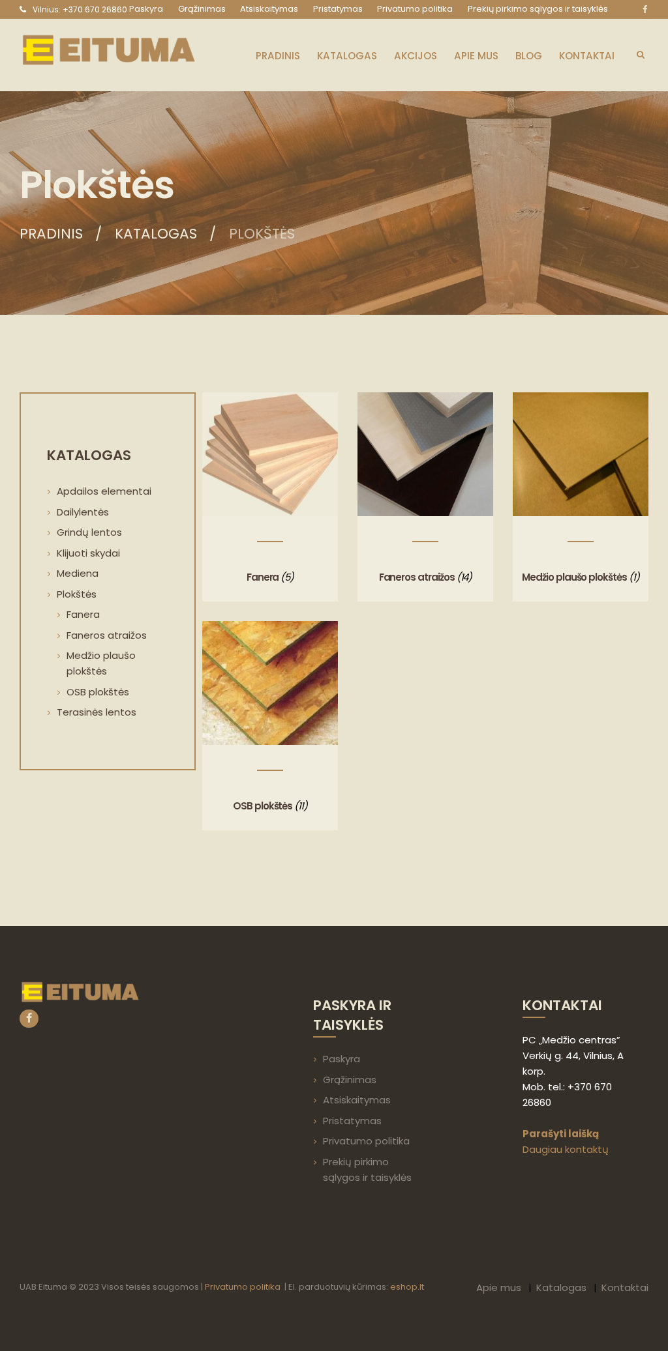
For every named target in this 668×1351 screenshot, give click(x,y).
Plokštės (77, 594)
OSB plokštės (262, 806)
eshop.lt (407, 1287)
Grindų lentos (89, 532)
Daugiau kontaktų (566, 1149)
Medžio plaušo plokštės (574, 577)
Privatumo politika (366, 1141)
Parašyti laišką (561, 1133)
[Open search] (640, 54)
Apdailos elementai (104, 491)
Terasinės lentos (96, 712)
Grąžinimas (349, 1079)
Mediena (78, 573)
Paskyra (341, 1059)
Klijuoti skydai (88, 553)
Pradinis (51, 234)
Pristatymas (352, 1120)
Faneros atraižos (417, 577)
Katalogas (156, 234)
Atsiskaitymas (357, 1100)
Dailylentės (83, 512)
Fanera (263, 577)
